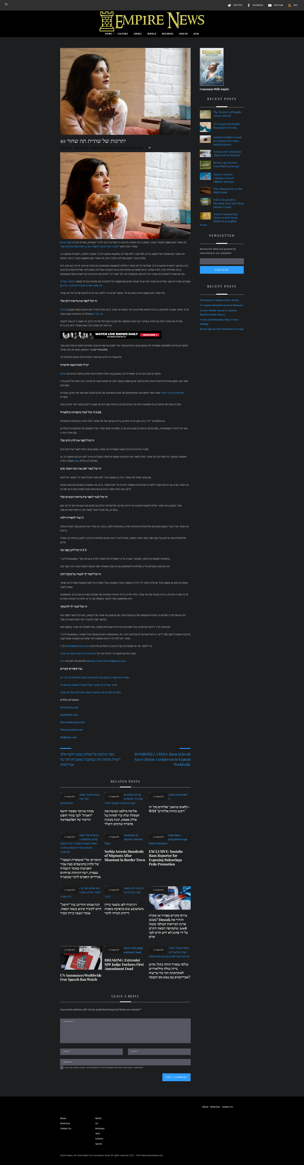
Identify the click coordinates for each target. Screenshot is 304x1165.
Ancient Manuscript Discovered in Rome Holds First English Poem (219, 219)
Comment (69, 1021)
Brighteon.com (68, 737)
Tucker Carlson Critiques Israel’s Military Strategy (223, 178)
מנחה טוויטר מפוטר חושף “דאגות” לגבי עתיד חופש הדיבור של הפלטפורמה (77, 815)
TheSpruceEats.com (71, 729)
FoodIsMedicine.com (77, 646)
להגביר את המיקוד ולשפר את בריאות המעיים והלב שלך (89, 246)
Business (168, 33)
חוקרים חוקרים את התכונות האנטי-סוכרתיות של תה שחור (90, 692)
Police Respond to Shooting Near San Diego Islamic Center (228, 203)
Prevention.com (69, 707)
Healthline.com (69, 714)
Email (135, 1051)
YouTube (278, 5)
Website (67, 1062)
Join (196, 33)
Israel (138, 33)
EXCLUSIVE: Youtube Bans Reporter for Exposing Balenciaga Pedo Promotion (166, 858)
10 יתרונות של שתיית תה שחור (93, 140)
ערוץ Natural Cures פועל (92, 660)
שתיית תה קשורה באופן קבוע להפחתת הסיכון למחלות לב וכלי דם (94, 677)
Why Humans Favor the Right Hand (227, 190)
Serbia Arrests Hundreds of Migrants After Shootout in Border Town (124, 855)
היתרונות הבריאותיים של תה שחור (78, 653)
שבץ (76, 460)
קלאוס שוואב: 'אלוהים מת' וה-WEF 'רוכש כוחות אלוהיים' (169, 808)
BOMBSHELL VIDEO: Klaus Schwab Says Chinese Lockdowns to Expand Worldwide (162, 759)
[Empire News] (152, 27)
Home (108, 33)
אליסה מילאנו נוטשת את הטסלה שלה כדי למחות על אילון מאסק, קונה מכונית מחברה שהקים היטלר (121, 817)
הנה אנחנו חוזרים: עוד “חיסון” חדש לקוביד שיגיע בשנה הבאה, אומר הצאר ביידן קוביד (80, 908)
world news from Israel (129, 148)
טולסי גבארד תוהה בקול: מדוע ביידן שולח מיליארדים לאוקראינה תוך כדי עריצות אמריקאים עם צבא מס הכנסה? (169, 970)
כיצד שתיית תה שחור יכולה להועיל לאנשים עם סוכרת (88, 685)
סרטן (63, 373)
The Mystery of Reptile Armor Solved (227, 113)
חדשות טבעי (67, 242)
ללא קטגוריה (66, 148)
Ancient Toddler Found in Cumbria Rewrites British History (227, 140)
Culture (123, 33)
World (152, 33)
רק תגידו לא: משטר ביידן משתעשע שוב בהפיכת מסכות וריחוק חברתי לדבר (124, 908)
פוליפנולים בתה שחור (172, 392)
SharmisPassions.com (72, 722)
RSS (295, 5)
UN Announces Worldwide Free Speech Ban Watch (80, 977)
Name (67, 1051)
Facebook (257, 5)
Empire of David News (102, 148)
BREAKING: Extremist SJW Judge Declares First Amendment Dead (124, 964)
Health (183, 33)
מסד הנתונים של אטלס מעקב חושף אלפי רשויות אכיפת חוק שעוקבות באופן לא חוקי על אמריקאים (90, 759)
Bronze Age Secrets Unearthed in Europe (226, 164)
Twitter (237, 5)
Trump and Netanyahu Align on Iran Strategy (227, 153)
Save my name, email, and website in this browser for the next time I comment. (104, 1067)
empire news (82, 148)
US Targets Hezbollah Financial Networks (226, 125)
